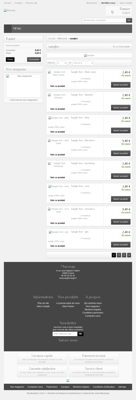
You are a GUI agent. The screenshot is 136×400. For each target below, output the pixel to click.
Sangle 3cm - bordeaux (83, 163)
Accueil (51, 38)
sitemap (122, 387)
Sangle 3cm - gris (80, 231)
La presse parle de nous (68, 303)
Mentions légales (81, 387)
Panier (10, 39)
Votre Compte (43, 306)
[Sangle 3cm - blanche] (58, 96)
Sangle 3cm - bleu (80, 117)
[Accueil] (7, 29)
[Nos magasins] (23, 86)
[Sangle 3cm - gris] (58, 231)
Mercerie (62, 38)
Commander (34, 59)
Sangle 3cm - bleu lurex (83, 140)
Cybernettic (89, 393)
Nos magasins (16, 69)
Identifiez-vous (108, 3)
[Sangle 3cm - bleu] (58, 117)
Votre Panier (68, 306)
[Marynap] (11, 10)
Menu (17, 28)
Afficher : (51, 63)
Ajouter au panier (121, 85)
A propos (65, 387)
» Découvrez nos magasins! (23, 100)
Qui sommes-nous (93, 303)
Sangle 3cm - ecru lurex (83, 208)
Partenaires (52, 387)
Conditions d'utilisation (104, 387)
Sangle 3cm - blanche (82, 94)
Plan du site (43, 303)
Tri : (70, 63)
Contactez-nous (92, 316)
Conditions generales (93, 313)
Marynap (104, 393)
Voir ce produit (57, 86)
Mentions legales (93, 309)
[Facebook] (68, 345)
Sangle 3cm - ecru (80, 186)
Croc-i (42, 393)
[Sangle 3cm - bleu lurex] (58, 142)
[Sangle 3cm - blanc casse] (58, 73)
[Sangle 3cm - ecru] (58, 186)
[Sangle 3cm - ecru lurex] (58, 210)
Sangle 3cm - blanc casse (83, 71)
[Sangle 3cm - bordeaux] (58, 165)
